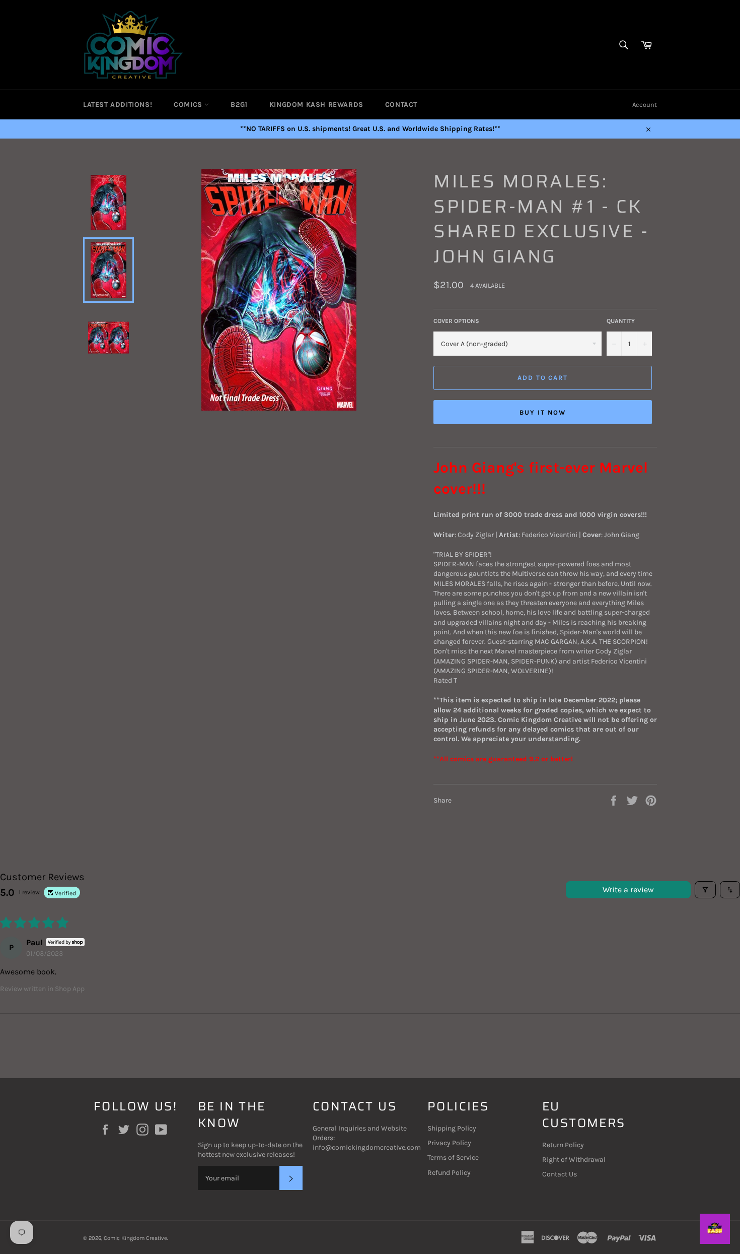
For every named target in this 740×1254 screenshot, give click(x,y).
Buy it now (543, 412)
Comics (189, 104)
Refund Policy (449, 1172)
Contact (401, 104)
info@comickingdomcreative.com (367, 1147)
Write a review (628, 889)
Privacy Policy (449, 1143)
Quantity (621, 320)
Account (644, 104)
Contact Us (559, 1174)
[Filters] (705, 889)
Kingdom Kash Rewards (316, 104)
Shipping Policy (451, 1128)
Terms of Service (453, 1157)
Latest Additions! (117, 104)
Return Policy (563, 1145)
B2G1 (239, 104)
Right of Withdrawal (574, 1159)
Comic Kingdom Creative (135, 1238)
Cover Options (456, 320)
